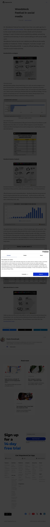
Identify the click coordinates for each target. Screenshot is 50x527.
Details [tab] (25, 255)
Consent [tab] (8, 255)
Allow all (41, 274)
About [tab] (41, 255)
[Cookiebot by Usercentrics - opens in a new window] (43, 252)
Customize (24, 274)
